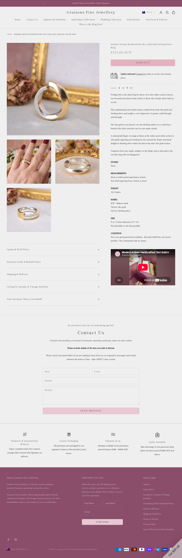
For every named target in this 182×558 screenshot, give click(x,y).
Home (18, 20)
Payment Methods (151, 508)
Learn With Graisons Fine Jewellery (158, 529)
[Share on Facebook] (119, 88)
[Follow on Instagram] (15, 539)
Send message (90, 411)
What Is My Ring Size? (91, 24)
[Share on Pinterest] (127, 88)
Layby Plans (148, 489)
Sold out (143, 62)
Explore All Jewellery (55, 20)
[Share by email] (131, 88)
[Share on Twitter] (123, 88)
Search (146, 484)
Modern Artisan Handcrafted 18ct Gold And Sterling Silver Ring (45, 34)
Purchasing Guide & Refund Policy (158, 503)
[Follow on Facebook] (8, 539)
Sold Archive (133, 20)
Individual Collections (83, 20)
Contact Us (32, 20)
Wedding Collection (111, 20)
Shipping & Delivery (152, 514)
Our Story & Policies (156, 20)
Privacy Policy (149, 524)
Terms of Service (150, 519)
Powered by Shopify (88, 549)
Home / (10, 34)
